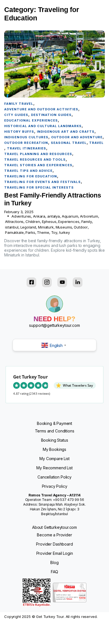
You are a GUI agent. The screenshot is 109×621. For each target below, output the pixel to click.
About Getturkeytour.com (54, 527)
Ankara (39, 216)
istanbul (11, 227)
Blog (54, 562)
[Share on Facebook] (31, 282)
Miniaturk (46, 227)
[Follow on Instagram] (47, 282)
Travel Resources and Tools (35, 159)
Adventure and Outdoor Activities (41, 109)
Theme (43, 232)
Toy (54, 232)
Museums (64, 227)
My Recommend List (54, 467)
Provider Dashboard (54, 544)
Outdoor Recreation (26, 143)
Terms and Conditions (54, 431)
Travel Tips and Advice (28, 171)
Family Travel (18, 104)
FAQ (54, 571)
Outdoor (81, 227)
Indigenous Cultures (26, 137)
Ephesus (49, 221)
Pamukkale (14, 232)
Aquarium (70, 216)
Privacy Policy (54, 486)
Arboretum (89, 216)
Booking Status (54, 440)
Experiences (68, 221)
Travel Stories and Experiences (38, 165)
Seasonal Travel (69, 143)
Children (32, 221)
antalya (53, 216)
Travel (96, 143)
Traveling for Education (30, 176)
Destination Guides (51, 115)
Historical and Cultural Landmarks (43, 126)
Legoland (28, 227)
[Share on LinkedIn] (77, 282)
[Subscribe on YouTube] (62, 282)
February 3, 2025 (18, 212)
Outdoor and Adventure (77, 137)
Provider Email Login (54, 553)
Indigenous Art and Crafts (65, 132)
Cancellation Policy (54, 477)
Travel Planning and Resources (38, 154)
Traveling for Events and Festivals (42, 182)
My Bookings (54, 449)
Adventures (21, 216)
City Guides (16, 115)
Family (86, 221)
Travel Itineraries (26, 148)
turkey (64, 232)
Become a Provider (54, 534)
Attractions (14, 221)
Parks (30, 232)
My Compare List (54, 458)
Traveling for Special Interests (39, 187)
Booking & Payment (54, 423)
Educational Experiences (31, 120)
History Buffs (19, 132)
